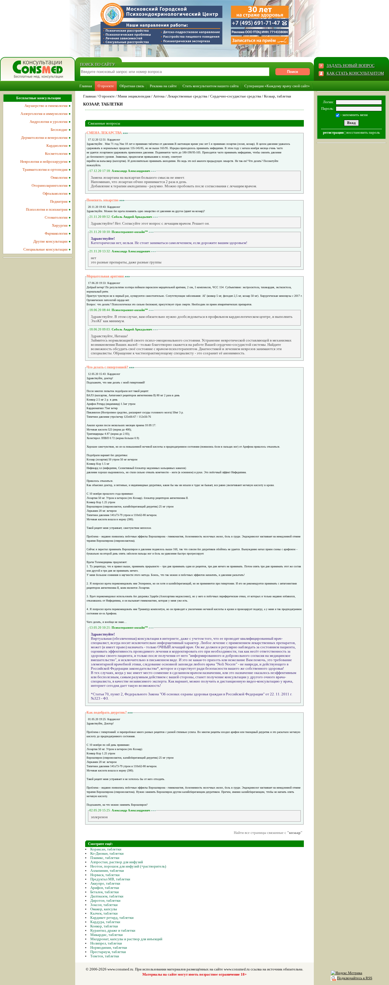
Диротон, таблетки (105, 900)
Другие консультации (50, 241)
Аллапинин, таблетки (107, 870)
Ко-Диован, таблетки (107, 853)
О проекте (106, 86)
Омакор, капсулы (103, 909)
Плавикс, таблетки (104, 858)
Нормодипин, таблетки (108, 947)
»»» (125, 133)
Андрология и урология (48, 121)
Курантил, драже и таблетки (112, 930)
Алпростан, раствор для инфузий (116, 862)
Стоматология (56, 217)
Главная (85, 86)
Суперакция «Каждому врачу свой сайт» (277, 86)
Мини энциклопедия (134, 96)
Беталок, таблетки (104, 892)
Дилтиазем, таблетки (106, 896)
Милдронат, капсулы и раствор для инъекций (126, 939)
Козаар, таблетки (277, 96)
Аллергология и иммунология (44, 113)
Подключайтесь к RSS (354, 978)
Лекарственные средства (187, 96)
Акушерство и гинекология (45, 105)
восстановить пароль (363, 132)
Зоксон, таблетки (104, 905)
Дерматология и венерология (44, 137)
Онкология (59, 177)
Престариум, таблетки (108, 952)
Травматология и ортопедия (44, 169)
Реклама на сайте (163, 86)
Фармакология (56, 233)
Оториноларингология (49, 185)
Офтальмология (55, 193)
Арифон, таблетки (104, 888)
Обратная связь (132, 86)
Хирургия (59, 225)
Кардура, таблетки (105, 922)
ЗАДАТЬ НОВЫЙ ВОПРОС (350, 66)
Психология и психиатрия (46, 209)
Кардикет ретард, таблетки (112, 917)
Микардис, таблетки (106, 935)
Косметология (56, 153)
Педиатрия (58, 201)
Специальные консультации (45, 249)
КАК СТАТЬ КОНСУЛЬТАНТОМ (355, 73)
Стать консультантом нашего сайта (211, 86)
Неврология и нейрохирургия (43, 161)
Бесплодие (59, 129)
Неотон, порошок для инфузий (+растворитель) (128, 866)
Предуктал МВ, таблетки (110, 879)
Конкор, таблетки (104, 926)
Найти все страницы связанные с (268, 832)
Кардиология (56, 145)
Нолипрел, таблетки (106, 943)
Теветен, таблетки (104, 956)
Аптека (159, 96)
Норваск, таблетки (105, 875)
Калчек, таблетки (104, 913)
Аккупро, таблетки (105, 883)
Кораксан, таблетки (105, 849)
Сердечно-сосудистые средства (235, 96)
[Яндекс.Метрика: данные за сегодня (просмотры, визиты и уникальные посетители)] (346, 973)
